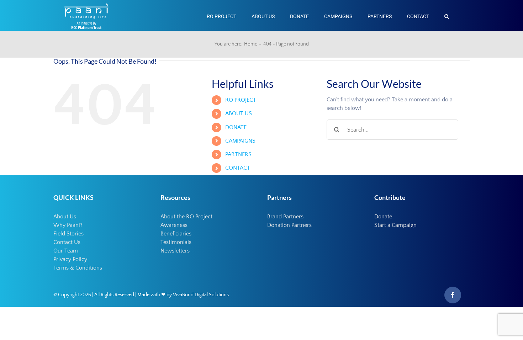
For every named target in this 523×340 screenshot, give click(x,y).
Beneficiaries (175, 233)
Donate (383, 216)
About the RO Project (186, 216)
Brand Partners (285, 216)
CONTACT (237, 168)
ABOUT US (238, 113)
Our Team (65, 251)
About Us (64, 216)
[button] (446, 15)
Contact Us (66, 242)
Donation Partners (289, 225)
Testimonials (175, 242)
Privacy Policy (70, 259)
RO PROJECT (240, 100)
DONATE (236, 127)
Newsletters (175, 251)
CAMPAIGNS (240, 141)
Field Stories (68, 233)
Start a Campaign (395, 225)
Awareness (173, 225)
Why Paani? (68, 225)
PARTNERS (238, 154)
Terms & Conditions (77, 268)
